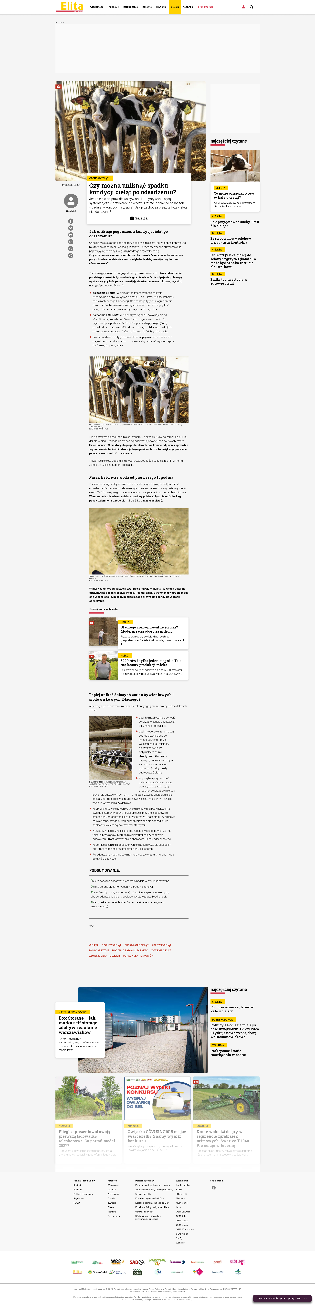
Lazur (178, 1207)
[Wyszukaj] (251, 7)
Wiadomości (97, 6)
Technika (188, 6)
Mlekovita (180, 1198)
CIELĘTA (93, 945)
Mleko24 (114, 6)
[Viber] (70, 255)
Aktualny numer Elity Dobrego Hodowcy (154, 1189)
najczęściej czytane (228, 141)
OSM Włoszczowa (185, 1229)
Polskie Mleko (182, 1185)
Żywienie (161, 6)
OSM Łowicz (182, 1220)
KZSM (179, 1189)
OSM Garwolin (183, 1212)
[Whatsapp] (70, 248)
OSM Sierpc (182, 1225)
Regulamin (79, 1198)
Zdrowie (147, 6)
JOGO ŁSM (181, 1194)
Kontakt (77, 1185)
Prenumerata (205, 6)
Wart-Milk (180, 1243)
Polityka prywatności (83, 1194)
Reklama (78, 1189)
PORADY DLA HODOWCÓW (138, 955)
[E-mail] (70, 241)
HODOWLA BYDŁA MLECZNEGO (130, 950)
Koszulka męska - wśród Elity (149, 1198)
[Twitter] (70, 228)
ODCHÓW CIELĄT (111, 945)
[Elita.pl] (69, 6)
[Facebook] (70, 221)
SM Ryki (180, 1238)
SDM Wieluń (182, 1234)
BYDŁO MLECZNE (99, 950)
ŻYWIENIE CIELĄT (161, 950)
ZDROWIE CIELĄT (161, 945)
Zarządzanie (130, 6)
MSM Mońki (182, 1203)
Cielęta (175, 6)
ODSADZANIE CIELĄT (136, 945)
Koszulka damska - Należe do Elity (152, 1203)
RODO (77, 1203)
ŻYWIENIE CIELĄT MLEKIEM (104, 955)
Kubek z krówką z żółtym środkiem (152, 1207)
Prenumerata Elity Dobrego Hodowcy (152, 1185)
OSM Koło (181, 1216)
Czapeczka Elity (143, 1194)
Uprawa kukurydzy (144, 1212)
